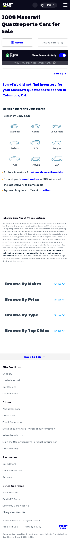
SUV (35, 148)
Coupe (35, 131)
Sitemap (7, 477)
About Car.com (11, 409)
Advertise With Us (13, 435)
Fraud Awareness (12, 422)
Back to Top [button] (32, 357)
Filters (19, 42)
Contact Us (9, 415)
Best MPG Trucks (12, 499)
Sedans (15, 148)
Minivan (36, 165)
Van (57, 165)
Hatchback (14, 131)
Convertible (56, 131)
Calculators (9, 464)
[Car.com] (8, 5)
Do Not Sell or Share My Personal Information (29, 429)
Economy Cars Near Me (16, 506)
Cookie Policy (11, 448)
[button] (35, 5)
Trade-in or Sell (12, 380)
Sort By (58, 73)
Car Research (10, 393)
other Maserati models (47, 172)
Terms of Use (10, 526)
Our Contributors (12, 470)
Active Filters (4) (52, 42)
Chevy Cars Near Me (14, 512)
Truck (14, 165)
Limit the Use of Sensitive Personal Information (30, 442)
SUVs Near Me (10, 492)
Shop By (7, 374)
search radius (29, 179)
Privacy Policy (33, 526)
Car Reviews (9, 387)
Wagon (57, 148)
